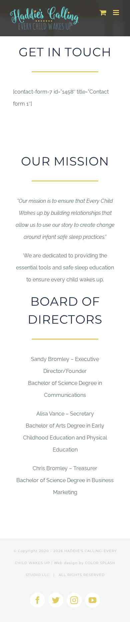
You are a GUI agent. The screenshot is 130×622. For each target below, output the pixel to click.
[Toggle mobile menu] (116, 12)
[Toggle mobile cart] (103, 12)
